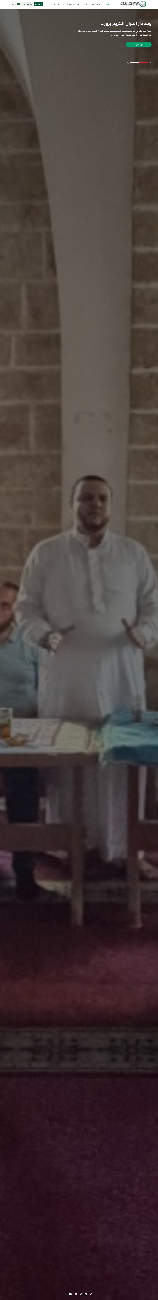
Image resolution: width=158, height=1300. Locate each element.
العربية (14, 4)
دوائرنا (86, 4)
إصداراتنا (79, 4)
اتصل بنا (56, 4)
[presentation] (150, 63)
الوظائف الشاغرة (27, 4)
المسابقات (38, 4)
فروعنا (93, 4)
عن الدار (99, 4)
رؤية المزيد (139, 44)
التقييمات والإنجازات (68, 4)
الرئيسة (107, 4)
